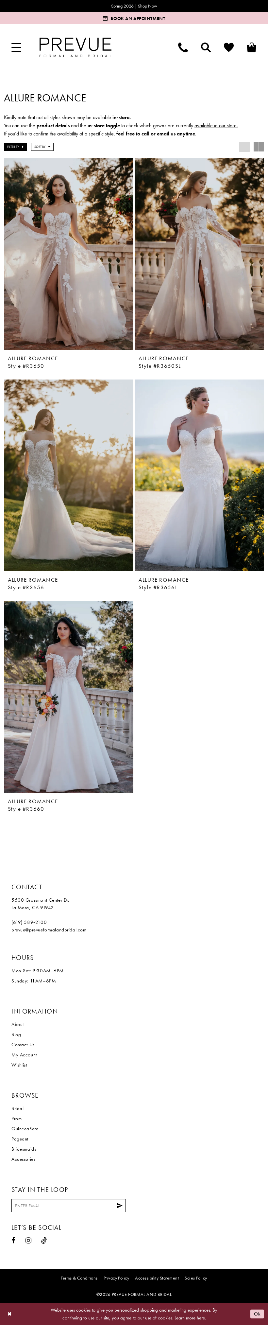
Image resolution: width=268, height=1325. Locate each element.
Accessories (23, 1159)
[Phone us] (183, 47)
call (145, 133)
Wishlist (19, 1065)
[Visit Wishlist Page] (228, 47)
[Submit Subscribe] (120, 1205)
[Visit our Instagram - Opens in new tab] (28, 1240)
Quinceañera (25, 1128)
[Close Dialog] (9, 1314)
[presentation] (68, 254)
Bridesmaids (23, 1149)
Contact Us (23, 1044)
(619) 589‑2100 (29, 922)
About (17, 1024)
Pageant (19, 1139)
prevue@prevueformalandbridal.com (49, 930)
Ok (257, 1314)
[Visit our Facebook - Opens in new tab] (13, 1240)
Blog (16, 1034)
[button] (16, 47)
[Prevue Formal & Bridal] (75, 47)
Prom (16, 1118)
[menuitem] (16, 47)
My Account (24, 1054)
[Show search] (205, 47)
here (201, 1318)
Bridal (17, 1108)
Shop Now (147, 6)
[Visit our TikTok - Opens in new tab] (44, 1240)
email (163, 133)
